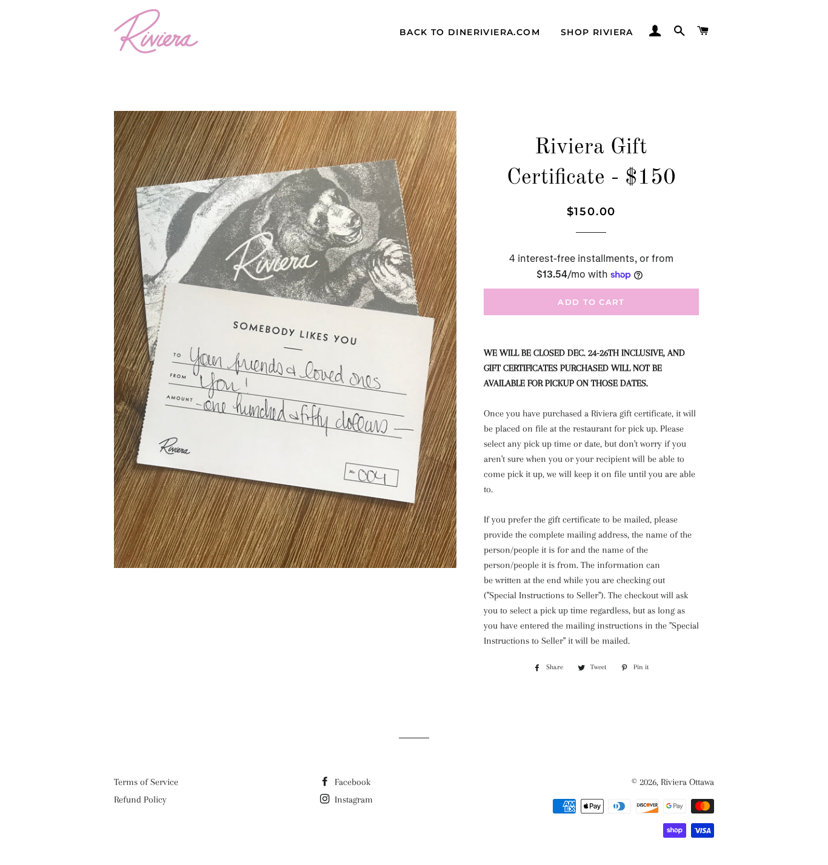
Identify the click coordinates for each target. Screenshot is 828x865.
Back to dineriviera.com (469, 32)
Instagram (352, 799)
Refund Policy (140, 799)
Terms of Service (146, 781)
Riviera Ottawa (687, 781)
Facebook (351, 781)
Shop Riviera (597, 32)
